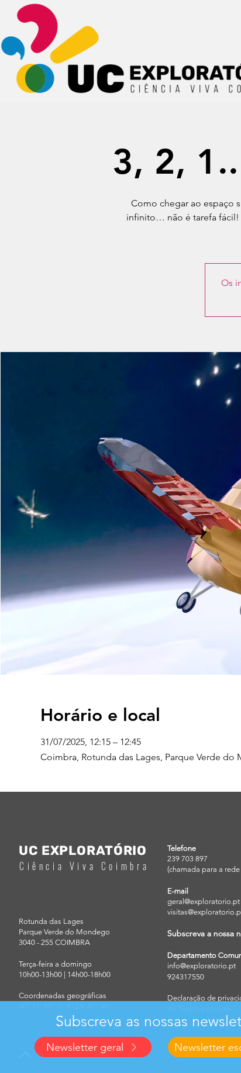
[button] (93, 1047)
